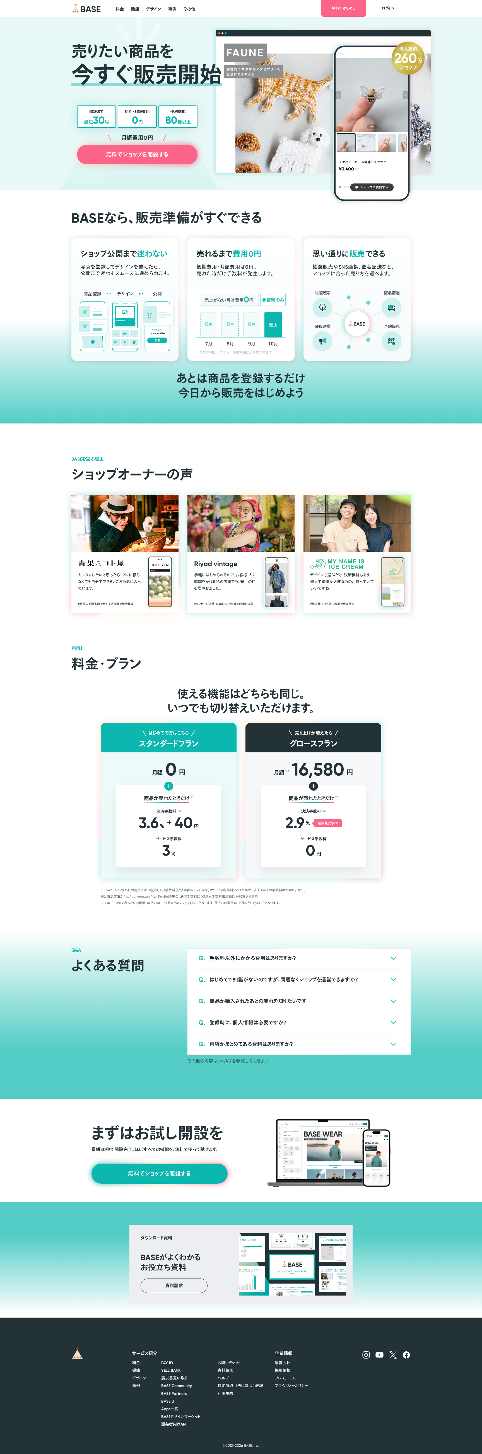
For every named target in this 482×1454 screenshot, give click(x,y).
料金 (136, 1363)
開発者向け (173, 1424)
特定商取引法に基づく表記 (240, 1385)
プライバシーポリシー (291, 1385)
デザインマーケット (181, 1416)
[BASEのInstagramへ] (366, 1355)
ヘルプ (226, 1061)
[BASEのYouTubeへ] (379, 1355)
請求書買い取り (174, 1378)
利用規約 (225, 1393)
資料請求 (225, 1370)
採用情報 (282, 1370)
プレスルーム (285, 1378)
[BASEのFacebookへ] (406, 1355)
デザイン (139, 1378)
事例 (136, 1385)
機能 (136, 1370)
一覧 (169, 1409)
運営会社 (282, 1363)
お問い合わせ (229, 1363)
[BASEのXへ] (393, 1355)
